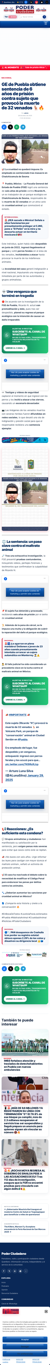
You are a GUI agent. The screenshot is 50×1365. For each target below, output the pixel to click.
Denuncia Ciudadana (10, 1293)
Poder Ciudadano (14, 1253)
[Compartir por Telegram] (23, 127)
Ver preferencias (25, 1353)
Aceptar (25, 1339)
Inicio (4, 1282)
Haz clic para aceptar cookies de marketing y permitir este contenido (25, 373)
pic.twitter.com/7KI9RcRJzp (21, 764)
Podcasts (5, 1286)
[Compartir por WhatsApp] (16, 127)
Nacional (7, 78)
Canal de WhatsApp (9, 1304)
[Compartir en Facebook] (4, 127)
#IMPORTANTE (18, 714)
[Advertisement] (25, 46)
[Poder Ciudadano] (25, 9)
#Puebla (22, 739)
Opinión (5, 1290)
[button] (46, 1311)
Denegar (25, 1346)
